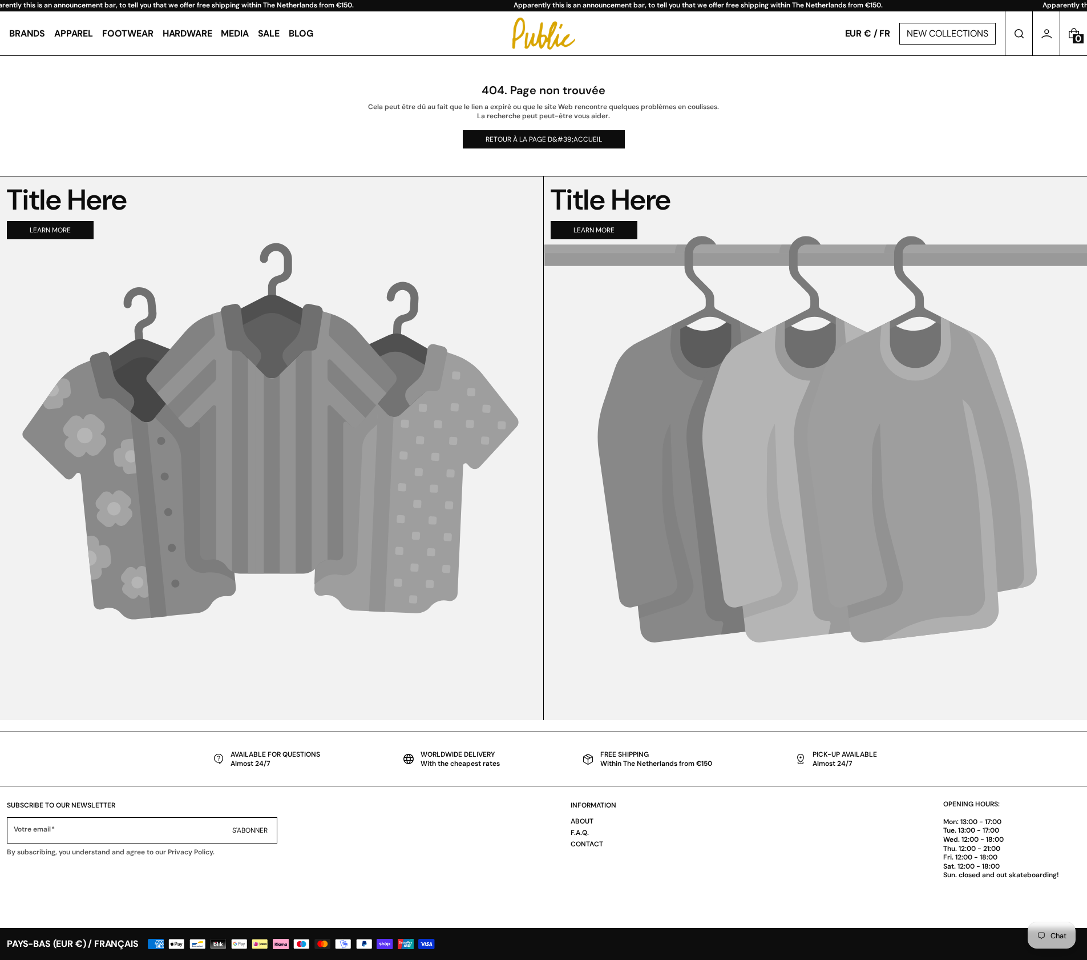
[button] (1018, 33)
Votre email (32, 829)
